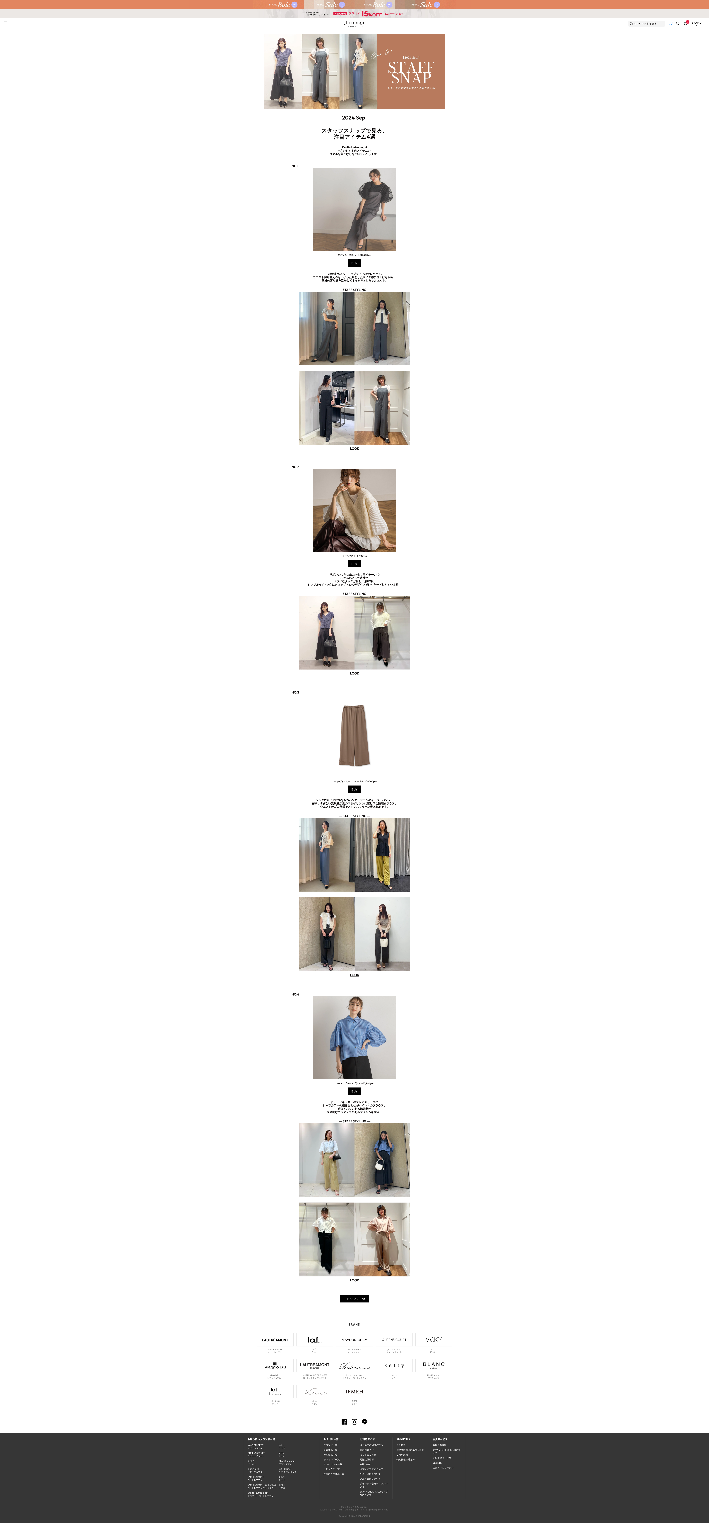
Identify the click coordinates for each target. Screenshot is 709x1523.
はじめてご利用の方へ (371, 1445)
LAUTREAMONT (256, 1478)
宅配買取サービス (442, 1457)
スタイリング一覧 (332, 1464)
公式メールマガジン (443, 1467)
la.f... (282, 1446)
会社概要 (401, 1445)
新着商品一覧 (330, 1449)
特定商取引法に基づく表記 (410, 1449)
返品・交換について (370, 1478)
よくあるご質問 (368, 1454)
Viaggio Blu (256, 1470)
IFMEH (282, 1486)
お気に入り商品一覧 (333, 1473)
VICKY (252, 1462)
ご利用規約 (402, 1454)
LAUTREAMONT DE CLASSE (262, 1486)
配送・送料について (370, 1473)
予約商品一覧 (330, 1454)
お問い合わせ (367, 1464)
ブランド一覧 (330, 1445)
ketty (282, 1454)
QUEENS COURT (256, 1454)
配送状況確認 (367, 1459)
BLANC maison (287, 1462)
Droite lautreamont (260, 1494)
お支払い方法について (371, 1469)
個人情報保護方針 (405, 1459)
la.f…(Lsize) (288, 1470)
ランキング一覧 (331, 1459)
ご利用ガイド (367, 1449)
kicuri (282, 1478)
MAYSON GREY (255, 1446)
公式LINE (437, 1462)
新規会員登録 (440, 1445)
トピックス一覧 (354, 1299)
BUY (354, 263)
